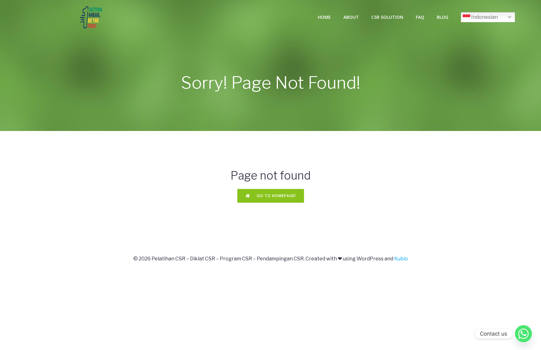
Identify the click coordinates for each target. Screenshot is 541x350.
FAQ (420, 17)
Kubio (401, 259)
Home (324, 17)
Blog (442, 17)
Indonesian (484, 17)
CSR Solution (387, 17)
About (351, 17)
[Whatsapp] (523, 333)
